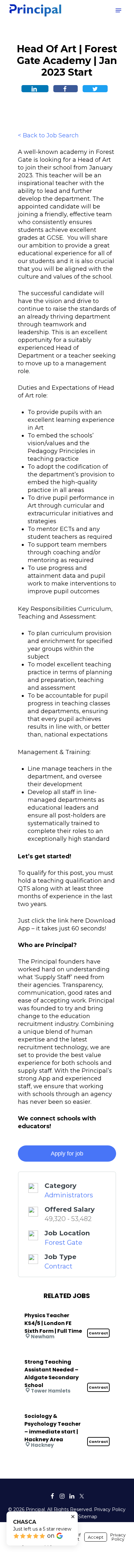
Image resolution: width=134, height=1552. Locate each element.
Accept (95, 1537)
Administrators (69, 1195)
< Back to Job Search (48, 135)
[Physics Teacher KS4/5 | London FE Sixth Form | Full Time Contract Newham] (67, 1306)
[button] (118, 10)
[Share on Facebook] (65, 88)
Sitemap (87, 1517)
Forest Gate (63, 1242)
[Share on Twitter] (95, 88)
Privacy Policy (110, 1509)
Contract (59, 1266)
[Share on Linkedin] (34, 88)
